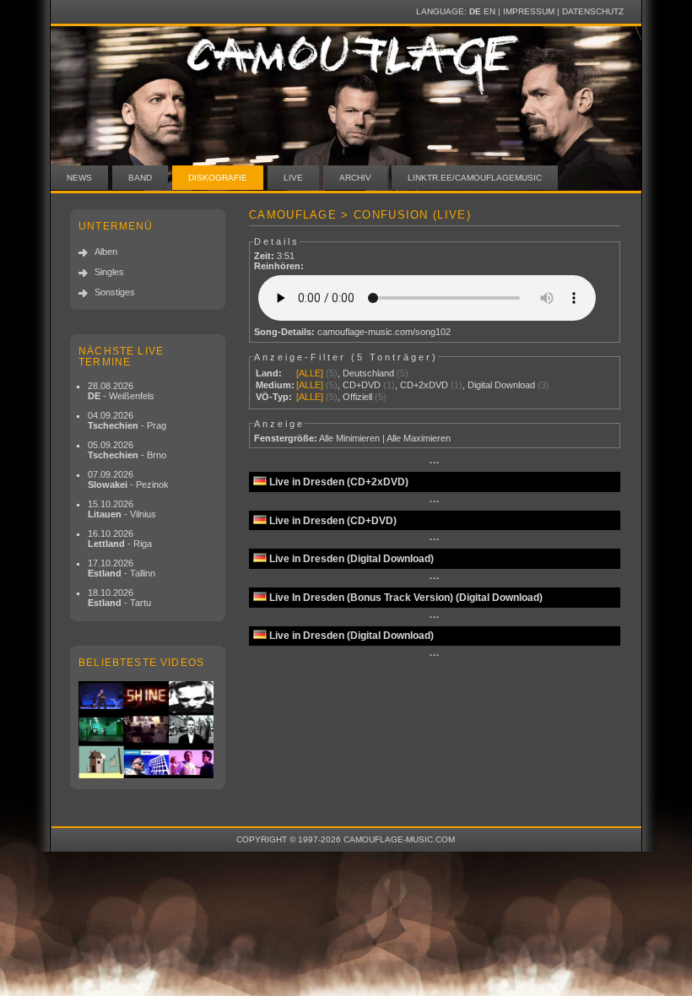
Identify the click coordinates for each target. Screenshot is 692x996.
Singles (109, 272)
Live (293, 177)
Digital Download (501, 385)
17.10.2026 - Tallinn (121, 568)
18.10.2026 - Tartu (119, 597)
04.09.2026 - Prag (127, 420)
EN (489, 11)
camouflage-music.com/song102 (384, 332)
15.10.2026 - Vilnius (122, 509)
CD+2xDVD (424, 385)
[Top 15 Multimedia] (147, 729)
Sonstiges (115, 292)
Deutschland (368, 373)
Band (140, 177)
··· (435, 462)
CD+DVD (362, 385)
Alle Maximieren (419, 438)
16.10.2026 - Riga (120, 538)
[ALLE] (309, 373)
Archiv (355, 177)
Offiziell (357, 397)
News (79, 177)
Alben (106, 251)
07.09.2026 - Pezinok (128, 479)
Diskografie (217, 177)
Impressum (528, 11)
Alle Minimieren (349, 438)
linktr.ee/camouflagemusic (475, 177)
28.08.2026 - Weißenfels (121, 391)
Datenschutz (593, 11)
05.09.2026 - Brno (127, 450)
